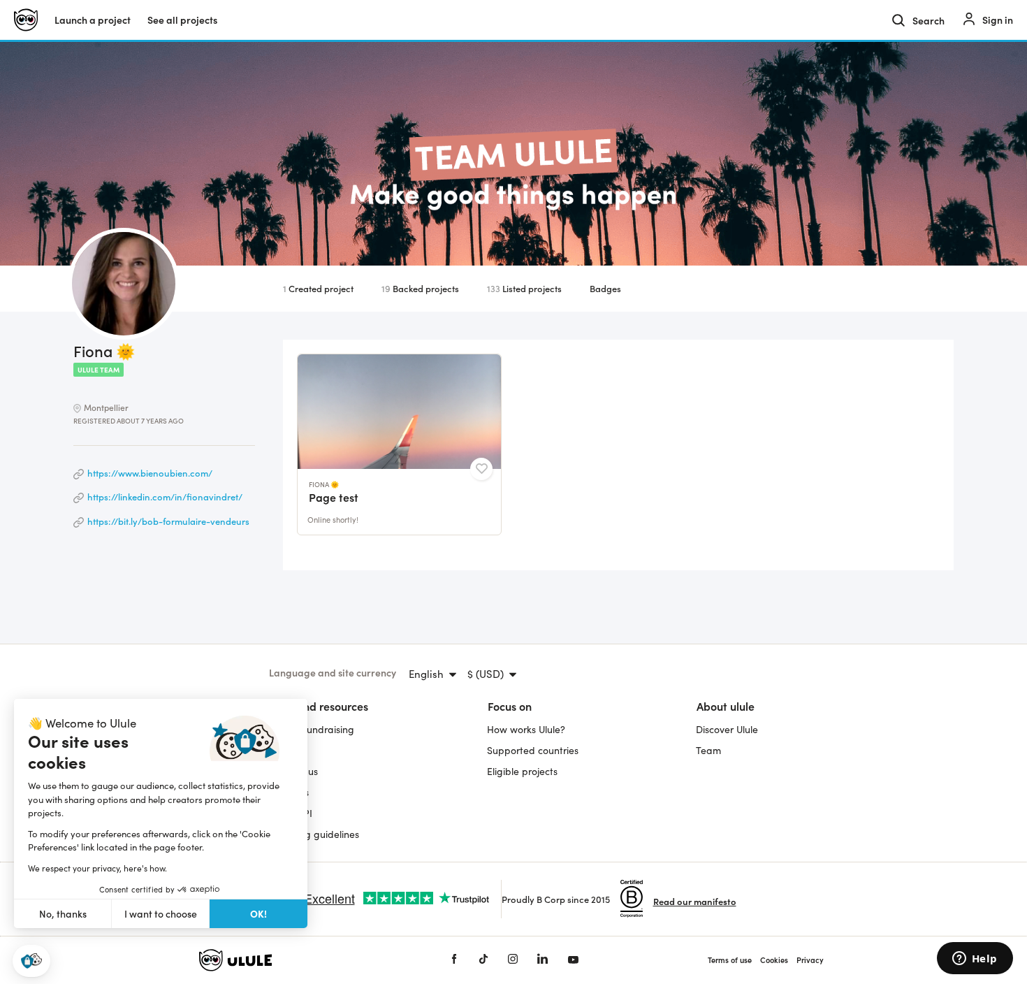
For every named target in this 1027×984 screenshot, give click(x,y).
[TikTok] (483, 960)
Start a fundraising (311, 729)
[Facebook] (454, 960)
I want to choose (160, 913)
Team (708, 750)
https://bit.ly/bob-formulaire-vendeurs (168, 521)
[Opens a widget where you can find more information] (974, 959)
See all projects (182, 20)
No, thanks (63, 913)
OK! (258, 913)
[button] (31, 961)
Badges (605, 288)
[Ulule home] (304, 960)
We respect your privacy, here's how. (97, 868)
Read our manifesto (694, 901)
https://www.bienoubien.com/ (149, 473)
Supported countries (532, 750)
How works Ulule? (526, 729)
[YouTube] (573, 960)
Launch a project (92, 20)
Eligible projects (522, 771)
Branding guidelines (314, 834)
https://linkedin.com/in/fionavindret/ (164, 496)
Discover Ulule (727, 729)
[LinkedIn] (542, 960)
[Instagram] (513, 960)
